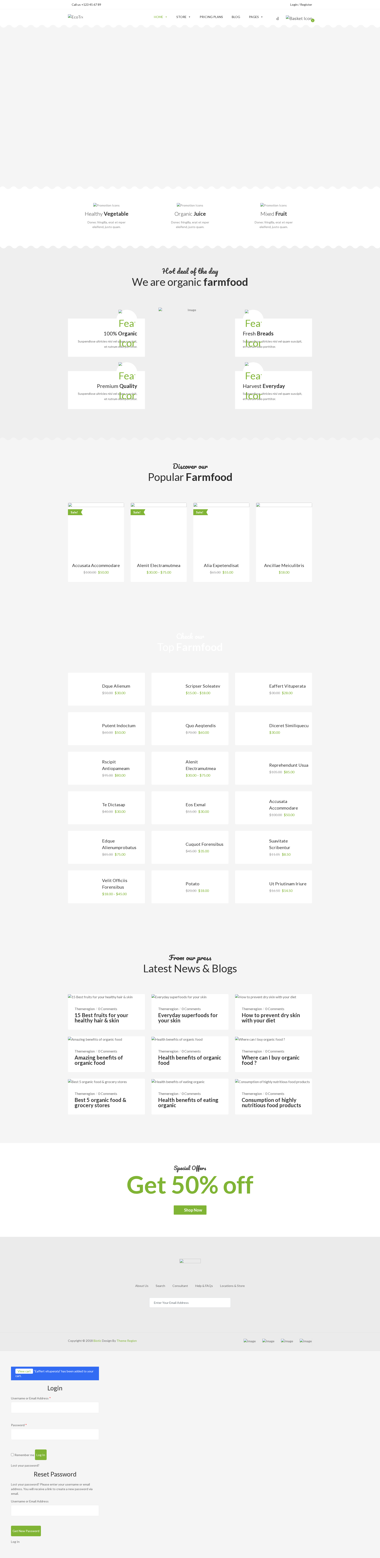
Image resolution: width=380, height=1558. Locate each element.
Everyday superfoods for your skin (188, 1018)
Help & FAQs (204, 1286)
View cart (24, 1371)
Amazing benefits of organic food (99, 1060)
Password (19, 1425)
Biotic (97, 1340)
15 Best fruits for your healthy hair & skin (101, 1018)
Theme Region (126, 1340)
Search (160, 1286)
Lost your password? (25, 1465)
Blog (236, 17)
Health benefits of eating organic (188, 1102)
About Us (141, 1286)
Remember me (24, 1455)
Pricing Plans (211, 17)
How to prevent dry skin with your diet (271, 1018)
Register (306, 4)
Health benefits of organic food (189, 1060)
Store (181, 17)
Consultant (180, 1286)
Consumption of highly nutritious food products (271, 1102)
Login (294, 4)
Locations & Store (232, 1286)
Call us (86, 4)
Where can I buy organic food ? (271, 1060)
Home (158, 17)
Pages (254, 17)
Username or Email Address (31, 1398)
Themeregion (85, 1009)
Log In (15, 1542)
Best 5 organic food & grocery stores (100, 1102)
